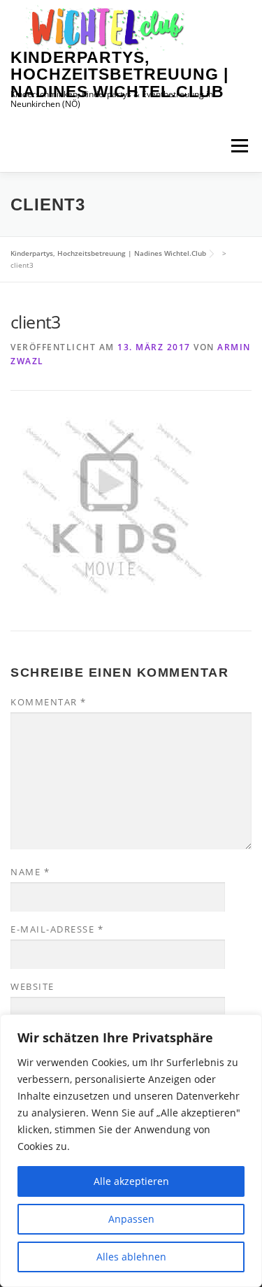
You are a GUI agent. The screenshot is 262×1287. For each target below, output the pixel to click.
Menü (239, 145)
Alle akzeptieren (131, 1181)
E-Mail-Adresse (56, 929)
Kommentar (48, 702)
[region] (131, 1150)
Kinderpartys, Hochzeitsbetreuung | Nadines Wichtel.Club (119, 74)
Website (32, 986)
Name (30, 871)
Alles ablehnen (131, 1256)
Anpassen (131, 1218)
